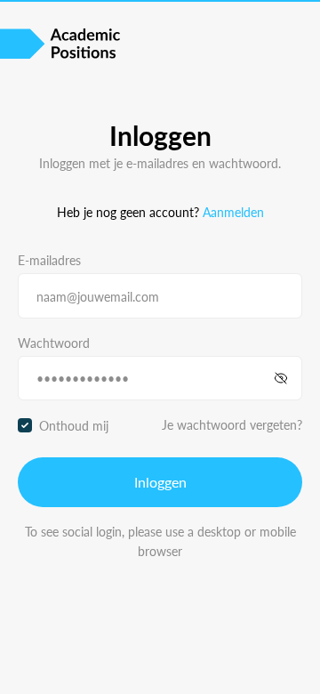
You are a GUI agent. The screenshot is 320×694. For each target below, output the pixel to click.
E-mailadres (49, 260)
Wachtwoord (54, 342)
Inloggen (160, 482)
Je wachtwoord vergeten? (232, 424)
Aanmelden (233, 212)
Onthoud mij (73, 425)
